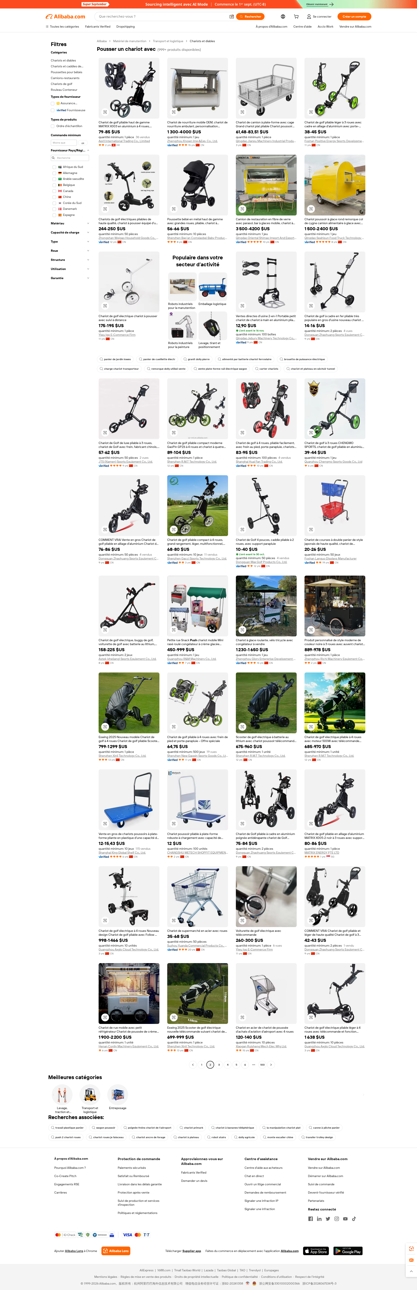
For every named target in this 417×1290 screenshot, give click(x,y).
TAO (242, 1270)
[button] (231, 16)
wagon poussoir (105, 1127)
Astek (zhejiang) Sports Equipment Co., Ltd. (127, 659)
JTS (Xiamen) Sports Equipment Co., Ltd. (126, 461)
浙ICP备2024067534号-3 (319, 1283)
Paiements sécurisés (132, 1167)
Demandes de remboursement (265, 1192)
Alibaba (102, 41)
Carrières (60, 1192)
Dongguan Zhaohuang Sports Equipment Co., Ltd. (334, 334)
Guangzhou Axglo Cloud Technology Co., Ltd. (129, 949)
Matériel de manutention (129, 41)
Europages (271, 1270)
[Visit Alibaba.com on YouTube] (345, 1218)
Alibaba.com (290, 1251)
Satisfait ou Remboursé (133, 1176)
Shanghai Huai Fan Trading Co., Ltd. (259, 461)
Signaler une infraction (260, 1209)
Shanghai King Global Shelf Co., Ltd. (122, 852)
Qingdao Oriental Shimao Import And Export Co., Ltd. (266, 238)
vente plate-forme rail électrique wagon (222, 368)
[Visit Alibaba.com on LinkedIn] (319, 1218)
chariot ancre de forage (150, 1137)
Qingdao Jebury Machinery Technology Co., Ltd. (266, 338)
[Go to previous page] (193, 1065)
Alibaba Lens (74, 1251)
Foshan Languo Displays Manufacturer (330, 558)
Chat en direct (254, 1176)
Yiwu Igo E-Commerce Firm (117, 334)
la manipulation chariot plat (284, 1127)
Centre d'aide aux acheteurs (264, 1167)
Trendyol (255, 1270)
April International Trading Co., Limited (124, 141)
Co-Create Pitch (65, 1176)
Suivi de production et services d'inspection (138, 1202)
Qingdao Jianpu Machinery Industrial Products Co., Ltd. (266, 141)
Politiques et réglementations (137, 1213)
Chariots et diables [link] (202, 41)
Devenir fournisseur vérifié (326, 1192)
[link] (411, 1248)
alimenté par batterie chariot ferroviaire (246, 359)
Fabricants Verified (193, 1172)
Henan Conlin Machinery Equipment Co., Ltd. (129, 1046)
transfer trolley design (319, 1137)
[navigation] (70, 553)
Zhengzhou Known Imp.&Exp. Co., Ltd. (192, 141)
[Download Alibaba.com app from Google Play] (348, 1251)
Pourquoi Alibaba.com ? (70, 1167)
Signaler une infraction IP (261, 1200)
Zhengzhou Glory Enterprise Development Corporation (266, 659)
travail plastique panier (69, 1127)
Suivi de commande (321, 1184)
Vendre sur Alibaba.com (324, 1167)
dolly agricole (246, 1137)
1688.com (163, 1270)
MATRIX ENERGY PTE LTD (321, 852)
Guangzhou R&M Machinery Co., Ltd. (191, 659)
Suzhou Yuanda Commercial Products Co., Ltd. (197, 945)
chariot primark (193, 1127)
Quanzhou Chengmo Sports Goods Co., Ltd (333, 461)
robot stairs (219, 1137)
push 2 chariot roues (68, 1137)
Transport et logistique (168, 41)
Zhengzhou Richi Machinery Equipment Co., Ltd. (334, 659)
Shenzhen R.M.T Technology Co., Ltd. (192, 461)
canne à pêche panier (326, 1127)
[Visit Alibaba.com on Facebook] (310, 1218)
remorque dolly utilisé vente (168, 368)
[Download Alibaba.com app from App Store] (316, 1251)
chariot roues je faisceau (108, 1137)
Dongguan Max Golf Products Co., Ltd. (261, 562)
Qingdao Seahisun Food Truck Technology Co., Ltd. (334, 238)
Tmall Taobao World (187, 1270)
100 (262, 1064)
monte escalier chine (280, 1137)
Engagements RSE (66, 1184)
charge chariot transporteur (121, 368)
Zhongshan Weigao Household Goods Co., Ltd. (129, 238)
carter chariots (269, 368)
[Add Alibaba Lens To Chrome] (115, 1251)
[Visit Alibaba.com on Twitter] (328, 1218)
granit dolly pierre (199, 359)
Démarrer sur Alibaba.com (325, 1176)
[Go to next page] (271, 1065)
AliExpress (147, 1270)
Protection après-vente (133, 1192)
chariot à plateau (188, 1137)
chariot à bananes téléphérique (235, 1127)
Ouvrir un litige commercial (263, 1184)
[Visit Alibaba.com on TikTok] (354, 1218)
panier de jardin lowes (117, 359)
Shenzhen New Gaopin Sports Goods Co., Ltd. (197, 755)
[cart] (297, 17)
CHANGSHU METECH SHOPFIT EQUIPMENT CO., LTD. (197, 852)
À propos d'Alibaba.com (71, 1158)
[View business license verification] (248, 1283)
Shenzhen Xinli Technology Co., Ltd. (122, 755)
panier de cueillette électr (159, 359)
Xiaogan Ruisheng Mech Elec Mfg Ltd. (261, 1046)
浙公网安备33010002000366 (279, 1283)
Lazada (208, 1270)
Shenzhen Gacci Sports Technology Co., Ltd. (197, 558)
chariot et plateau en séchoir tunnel (313, 368)
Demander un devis (194, 1180)
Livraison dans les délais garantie (140, 1184)
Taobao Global (226, 1270)
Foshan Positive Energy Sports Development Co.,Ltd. (334, 141)
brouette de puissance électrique (304, 359)
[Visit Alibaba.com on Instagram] (336, 1218)
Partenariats (316, 1200)
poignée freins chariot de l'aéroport (149, 1127)
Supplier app (191, 1251)
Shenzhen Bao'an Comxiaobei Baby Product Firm (197, 238)
